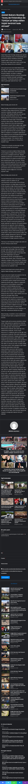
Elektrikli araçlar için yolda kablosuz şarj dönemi (17, 640)
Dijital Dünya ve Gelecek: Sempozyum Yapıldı (20, 521)
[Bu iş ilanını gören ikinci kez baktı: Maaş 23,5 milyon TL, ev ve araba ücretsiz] (5, 693)
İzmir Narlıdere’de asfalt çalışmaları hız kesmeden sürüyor (17, 706)
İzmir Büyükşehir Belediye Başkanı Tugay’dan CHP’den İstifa (17, 685)
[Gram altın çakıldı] (5, 648)
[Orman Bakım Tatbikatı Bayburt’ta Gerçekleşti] (5, 596)
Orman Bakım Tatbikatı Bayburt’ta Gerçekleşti (16, 595)
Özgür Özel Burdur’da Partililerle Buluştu (20, 507)
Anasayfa (4, 9)
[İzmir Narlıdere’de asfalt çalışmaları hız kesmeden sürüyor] (5, 706)
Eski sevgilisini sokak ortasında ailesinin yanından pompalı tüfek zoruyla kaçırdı (6, 492)
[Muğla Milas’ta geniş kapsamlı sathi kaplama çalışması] (7, 515)
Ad (2, 552)
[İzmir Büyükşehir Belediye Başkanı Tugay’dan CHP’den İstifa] (5, 686)
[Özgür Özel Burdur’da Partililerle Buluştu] (21, 501)
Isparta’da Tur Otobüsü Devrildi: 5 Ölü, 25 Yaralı (20, 491)
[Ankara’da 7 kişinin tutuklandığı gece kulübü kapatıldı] (5, 699)
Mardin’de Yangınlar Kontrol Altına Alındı (12, 1)
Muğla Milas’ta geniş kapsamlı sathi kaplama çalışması (6, 521)
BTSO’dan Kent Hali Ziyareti (17, 652)
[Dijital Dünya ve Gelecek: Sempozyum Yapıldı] (21, 515)
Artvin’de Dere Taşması (16, 671)
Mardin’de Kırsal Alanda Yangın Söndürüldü (16, 588)
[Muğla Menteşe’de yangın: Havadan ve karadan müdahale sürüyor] (5, 713)
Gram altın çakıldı (15, 646)
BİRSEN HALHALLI (7, 29)
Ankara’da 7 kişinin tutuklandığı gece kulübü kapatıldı (17, 699)
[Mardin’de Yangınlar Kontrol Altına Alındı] (5, 97)
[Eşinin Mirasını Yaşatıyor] (5, 679)
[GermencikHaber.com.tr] (14, 4)
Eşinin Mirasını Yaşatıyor (16, 677)
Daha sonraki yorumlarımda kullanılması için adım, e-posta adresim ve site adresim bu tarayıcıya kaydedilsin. (13, 571)
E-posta (3, 558)
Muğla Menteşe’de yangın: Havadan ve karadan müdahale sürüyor (17, 713)
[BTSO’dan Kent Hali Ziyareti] (5, 654)
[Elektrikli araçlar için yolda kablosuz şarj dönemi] (5, 641)
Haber (9, 9)
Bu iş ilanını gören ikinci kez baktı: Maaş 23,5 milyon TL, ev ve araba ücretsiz (18, 692)
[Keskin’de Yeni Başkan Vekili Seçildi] (5, 667)
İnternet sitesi (4, 563)
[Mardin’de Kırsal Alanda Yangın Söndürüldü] (5, 90)
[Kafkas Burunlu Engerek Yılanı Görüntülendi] (7, 501)
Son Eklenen (14, 583)
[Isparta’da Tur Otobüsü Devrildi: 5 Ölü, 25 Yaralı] (21, 485)
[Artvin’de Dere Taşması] (5, 673)
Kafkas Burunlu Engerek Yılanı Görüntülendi (7, 507)
